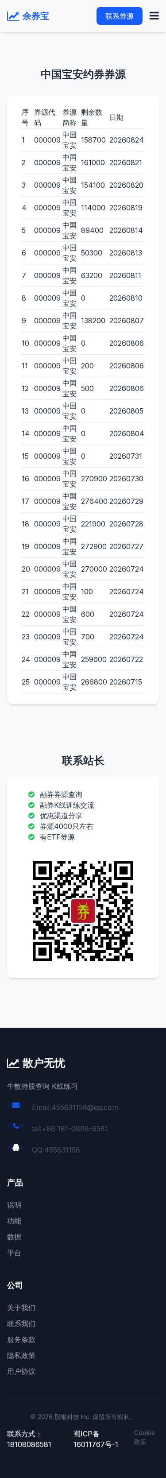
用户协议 (21, 1371)
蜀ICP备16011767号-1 (95, 1439)
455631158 (62, 1149)
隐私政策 (21, 1355)
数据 (14, 1236)
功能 (14, 1220)
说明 (14, 1204)
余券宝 (36, 16)
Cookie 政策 (144, 1437)
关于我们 (21, 1307)
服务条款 (21, 1339)
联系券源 (119, 16)
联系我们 (21, 1323)
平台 (14, 1252)
